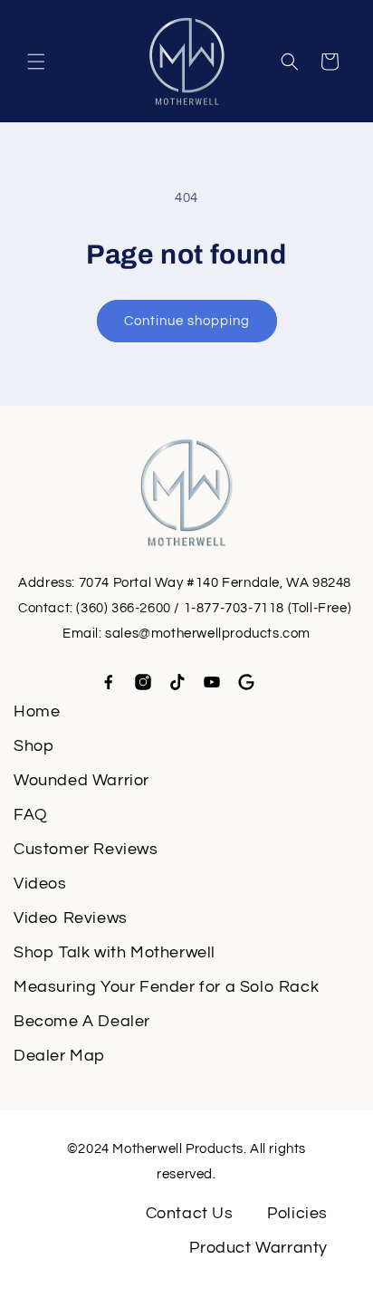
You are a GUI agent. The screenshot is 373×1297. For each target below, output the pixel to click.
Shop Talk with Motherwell (114, 952)
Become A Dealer (82, 1021)
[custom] (108, 682)
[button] (36, 62)
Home (37, 711)
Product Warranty (258, 1247)
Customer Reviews (86, 849)
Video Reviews (71, 918)
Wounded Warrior (81, 780)
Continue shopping (187, 321)
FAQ (31, 814)
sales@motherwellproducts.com (208, 633)
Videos (40, 883)
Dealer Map (59, 1055)
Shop (33, 745)
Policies (297, 1213)
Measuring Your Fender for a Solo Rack (166, 986)
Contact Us (190, 1213)
